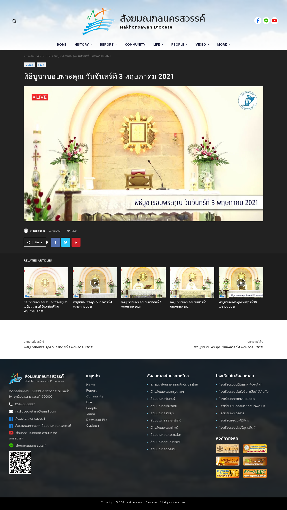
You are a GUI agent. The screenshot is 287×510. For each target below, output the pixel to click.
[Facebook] (55, 242)
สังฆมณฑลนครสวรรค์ (30, 418)
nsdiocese (39, 230)
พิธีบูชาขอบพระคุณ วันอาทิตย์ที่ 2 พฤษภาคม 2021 (58, 347)
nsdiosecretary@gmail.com (35, 411)
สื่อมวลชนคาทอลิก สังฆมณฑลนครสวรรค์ (43, 426)
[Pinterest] (76, 242)
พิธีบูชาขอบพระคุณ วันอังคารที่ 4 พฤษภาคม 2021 (228, 347)
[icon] (257, 21)
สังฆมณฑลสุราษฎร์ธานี (165, 420)
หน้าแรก (29, 56)
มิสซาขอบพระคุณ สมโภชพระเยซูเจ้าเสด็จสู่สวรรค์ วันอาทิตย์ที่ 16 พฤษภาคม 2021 (45, 306)
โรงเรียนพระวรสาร (232, 413)
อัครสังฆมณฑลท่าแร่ (164, 427)
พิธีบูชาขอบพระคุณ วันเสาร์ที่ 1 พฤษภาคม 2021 (188, 304)
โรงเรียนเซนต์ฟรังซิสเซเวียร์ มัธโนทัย (244, 391)
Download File (96, 419)
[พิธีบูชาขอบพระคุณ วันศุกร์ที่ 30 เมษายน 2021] (241, 282)
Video (40, 56)
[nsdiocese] (27, 230)
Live (48, 56)
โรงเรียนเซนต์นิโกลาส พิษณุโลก (241, 384)
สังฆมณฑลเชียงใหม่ (163, 406)
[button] (38, 21)
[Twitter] (65, 242)
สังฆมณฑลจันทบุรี (162, 399)
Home (90, 384)
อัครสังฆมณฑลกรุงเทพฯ (167, 391)
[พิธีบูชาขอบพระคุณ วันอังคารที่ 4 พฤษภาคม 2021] (95, 282)
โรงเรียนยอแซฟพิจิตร (234, 420)
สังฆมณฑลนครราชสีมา (165, 434)
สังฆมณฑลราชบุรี (162, 413)
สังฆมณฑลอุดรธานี (163, 449)
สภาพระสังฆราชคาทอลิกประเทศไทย (174, 384)
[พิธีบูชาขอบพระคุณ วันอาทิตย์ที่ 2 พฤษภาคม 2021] (143, 282)
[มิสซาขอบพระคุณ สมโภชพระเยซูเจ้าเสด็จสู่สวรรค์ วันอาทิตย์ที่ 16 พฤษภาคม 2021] (46, 282)
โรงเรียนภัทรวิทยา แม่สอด (237, 399)
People (91, 408)
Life (89, 402)
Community (94, 396)
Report (91, 390)
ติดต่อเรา (92, 425)
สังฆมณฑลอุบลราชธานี (165, 442)
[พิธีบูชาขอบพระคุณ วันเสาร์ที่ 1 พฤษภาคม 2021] (192, 282)
